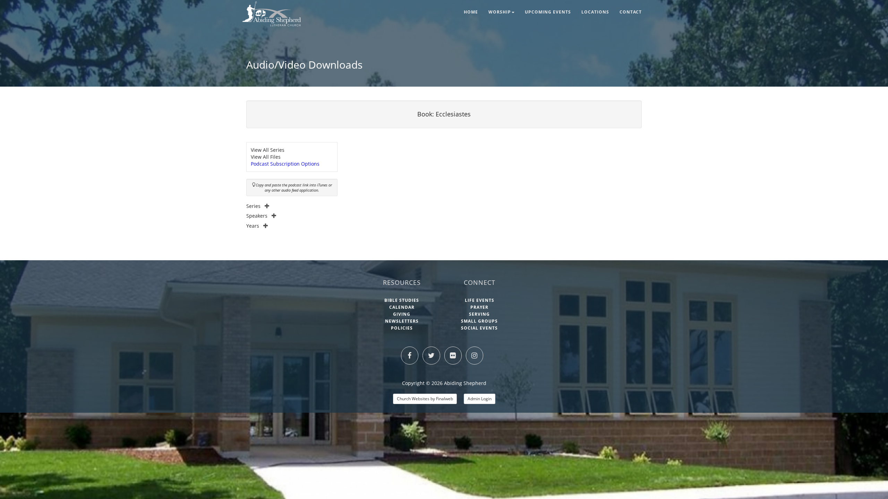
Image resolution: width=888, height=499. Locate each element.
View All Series (267, 150)
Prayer (479, 307)
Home (471, 12)
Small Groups (479, 321)
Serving (479, 314)
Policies (402, 328)
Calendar (402, 307)
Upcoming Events (548, 12)
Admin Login (480, 399)
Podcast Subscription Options (285, 163)
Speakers (256, 215)
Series (253, 206)
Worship (499, 12)
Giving (401, 314)
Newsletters (402, 321)
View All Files (266, 157)
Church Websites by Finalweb (425, 399)
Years (252, 225)
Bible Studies (401, 300)
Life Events (479, 300)
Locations (595, 12)
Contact (631, 12)
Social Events (479, 328)
